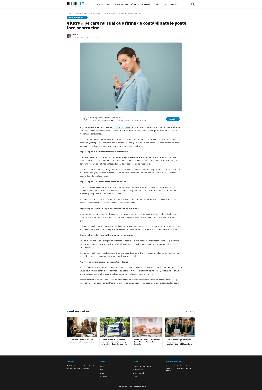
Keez (172, 279)
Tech (165, 4)
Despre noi (103, 373)
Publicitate (103, 376)
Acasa (100, 4)
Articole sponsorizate (80, 13)
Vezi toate (190, 311)
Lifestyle (146, 4)
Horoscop (174, 4)
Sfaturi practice (121, 4)
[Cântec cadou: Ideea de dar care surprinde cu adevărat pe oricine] (82, 327)
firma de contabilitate (122, 127)
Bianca (75, 35)
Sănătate (135, 4)
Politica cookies (138, 370)
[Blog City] (76, 4)
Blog (101, 370)
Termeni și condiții (139, 373)
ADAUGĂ (173, 119)
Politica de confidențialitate (142, 366)
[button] (193, 4)
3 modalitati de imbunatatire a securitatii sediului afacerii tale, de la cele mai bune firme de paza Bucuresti (114, 343)
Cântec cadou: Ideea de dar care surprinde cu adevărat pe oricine (81, 341)
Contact (135, 376)
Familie (156, 4)
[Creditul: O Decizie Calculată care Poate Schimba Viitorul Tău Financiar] (147, 327)
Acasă (69, 13)
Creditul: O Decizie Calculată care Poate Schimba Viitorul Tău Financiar (147, 342)
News (108, 4)
